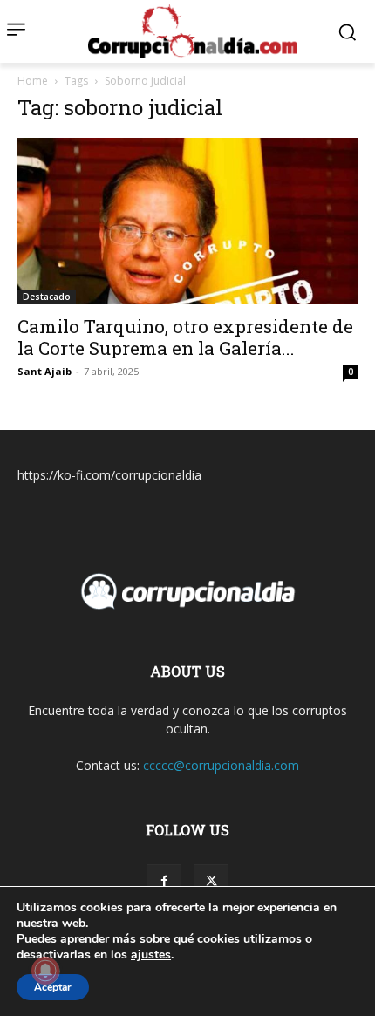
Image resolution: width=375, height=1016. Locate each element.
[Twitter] (211, 881)
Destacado (47, 296)
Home (32, 80)
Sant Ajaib (44, 371)
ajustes (151, 955)
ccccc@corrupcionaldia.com (221, 765)
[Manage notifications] (45, 971)
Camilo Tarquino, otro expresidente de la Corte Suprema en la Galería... (185, 337)
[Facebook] (164, 881)
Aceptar (53, 987)
